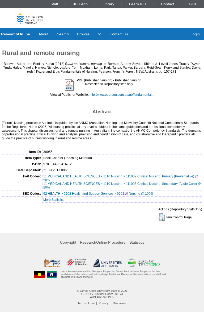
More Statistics (53, 200)
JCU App (80, 4)
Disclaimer (119, 303)
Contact (167, 4)
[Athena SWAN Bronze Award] (52, 263)
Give (193, 4)
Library (108, 4)
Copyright (68, 242)
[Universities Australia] (107, 263)
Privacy (104, 303)
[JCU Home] (30, 18)
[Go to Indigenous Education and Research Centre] (39, 274)
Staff (54, 4)
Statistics (136, 242)
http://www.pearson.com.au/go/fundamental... (122, 95)
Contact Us (118, 34)
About (43, 34)
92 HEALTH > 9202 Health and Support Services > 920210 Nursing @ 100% (98, 193)
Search (63, 34)
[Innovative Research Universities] (76, 263)
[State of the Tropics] (144, 263)
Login (195, 34)
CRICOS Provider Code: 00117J (102, 294)
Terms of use (86, 303)
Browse (83, 34)
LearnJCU (137, 4)
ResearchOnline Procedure (103, 242)
